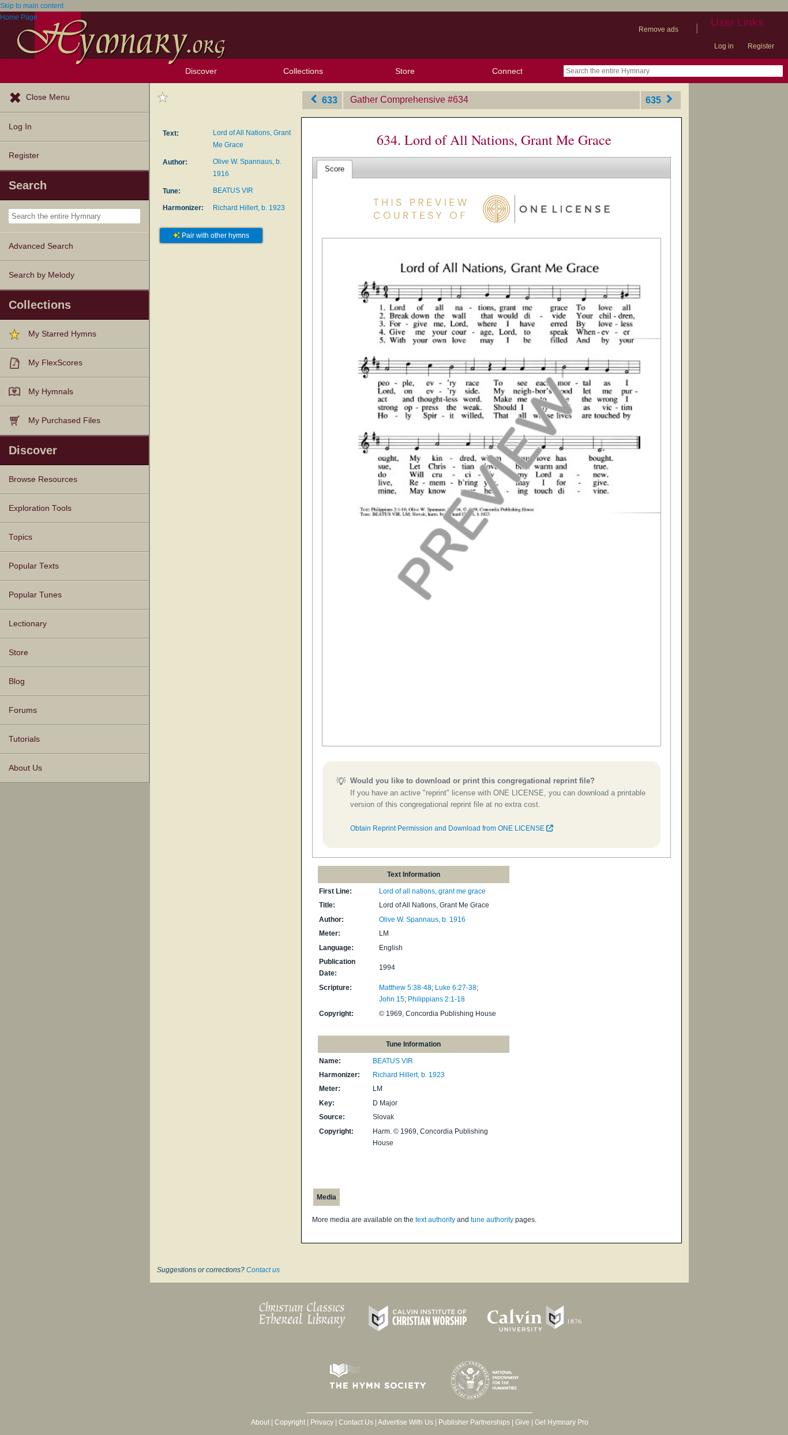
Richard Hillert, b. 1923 (249, 208)
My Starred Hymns (62, 334)
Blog (17, 681)
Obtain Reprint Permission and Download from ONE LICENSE (448, 828)
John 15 (391, 999)
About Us (25, 768)
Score (334, 169)
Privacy (321, 1422)
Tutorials (24, 739)
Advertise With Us (405, 1422)
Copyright (290, 1422)
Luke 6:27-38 (455, 988)
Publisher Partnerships (474, 1422)
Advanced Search (41, 246)
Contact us (263, 1270)
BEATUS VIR (233, 190)
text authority (435, 1220)
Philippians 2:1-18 (436, 999)
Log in (724, 46)
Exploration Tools (40, 508)
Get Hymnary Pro (561, 1422)
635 (654, 99)
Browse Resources (43, 479)
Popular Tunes (35, 595)
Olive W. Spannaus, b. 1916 (422, 919)
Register (761, 46)
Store (405, 71)
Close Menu (48, 97)
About (260, 1422)
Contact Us (356, 1422)
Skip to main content (31, 6)
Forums (23, 710)
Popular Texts (34, 566)
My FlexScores (55, 362)
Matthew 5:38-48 (405, 988)
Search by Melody (41, 275)
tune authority (492, 1220)
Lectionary (28, 623)
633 (328, 99)
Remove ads (658, 29)
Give (522, 1422)
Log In (20, 126)
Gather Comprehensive (397, 99)
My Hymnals (50, 391)
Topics (20, 537)
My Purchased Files (64, 420)
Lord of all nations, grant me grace (432, 891)
